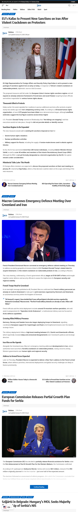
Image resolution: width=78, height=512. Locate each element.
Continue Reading (39, 487)
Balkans (5, 392)
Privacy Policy (25, 1)
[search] (69, 5)
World (12, 14)
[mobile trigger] (3, 5)
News (23, 497)
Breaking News (15, 497)
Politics (5, 14)
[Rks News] (39, 5)
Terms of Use (35, 1)
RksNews (11, 32)
